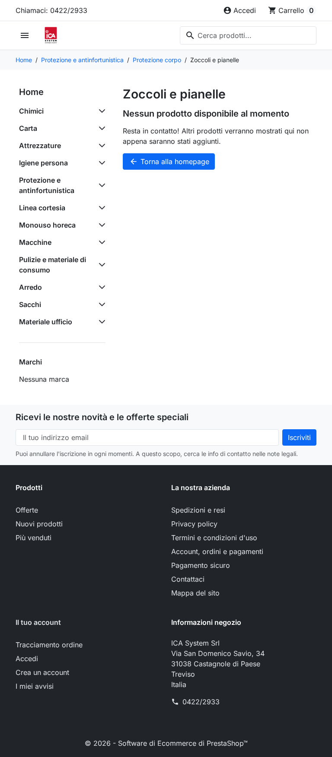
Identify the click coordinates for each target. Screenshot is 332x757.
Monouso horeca (47, 225)
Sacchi (30, 304)
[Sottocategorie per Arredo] (100, 287)
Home (31, 92)
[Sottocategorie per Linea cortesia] (100, 208)
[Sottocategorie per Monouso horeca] (100, 225)
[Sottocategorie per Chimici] (100, 111)
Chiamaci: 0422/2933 (51, 10)
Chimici (31, 111)
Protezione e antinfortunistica (46, 185)
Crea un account (42, 672)
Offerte (27, 510)
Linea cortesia (42, 207)
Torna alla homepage (169, 161)
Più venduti (33, 537)
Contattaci (187, 579)
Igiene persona (43, 162)
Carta (28, 128)
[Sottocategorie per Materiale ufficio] (100, 322)
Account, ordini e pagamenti (217, 551)
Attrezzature (40, 145)
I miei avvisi (35, 686)
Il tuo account (38, 622)
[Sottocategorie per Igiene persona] (100, 163)
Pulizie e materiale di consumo (52, 264)
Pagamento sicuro (200, 565)
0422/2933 (201, 701)
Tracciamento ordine (49, 644)
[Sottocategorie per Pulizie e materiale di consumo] (100, 265)
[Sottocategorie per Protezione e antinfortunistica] (100, 185)
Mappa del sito (195, 593)
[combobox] (248, 35)
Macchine (35, 242)
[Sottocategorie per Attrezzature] (100, 145)
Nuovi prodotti (39, 523)
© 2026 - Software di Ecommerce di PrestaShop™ (166, 743)
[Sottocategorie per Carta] (100, 128)
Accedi (27, 658)
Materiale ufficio (45, 321)
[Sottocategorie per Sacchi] (100, 304)
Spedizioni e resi (198, 510)
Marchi (30, 362)
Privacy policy (194, 523)
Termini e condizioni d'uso (214, 537)
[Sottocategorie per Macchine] (100, 242)
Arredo (30, 287)
